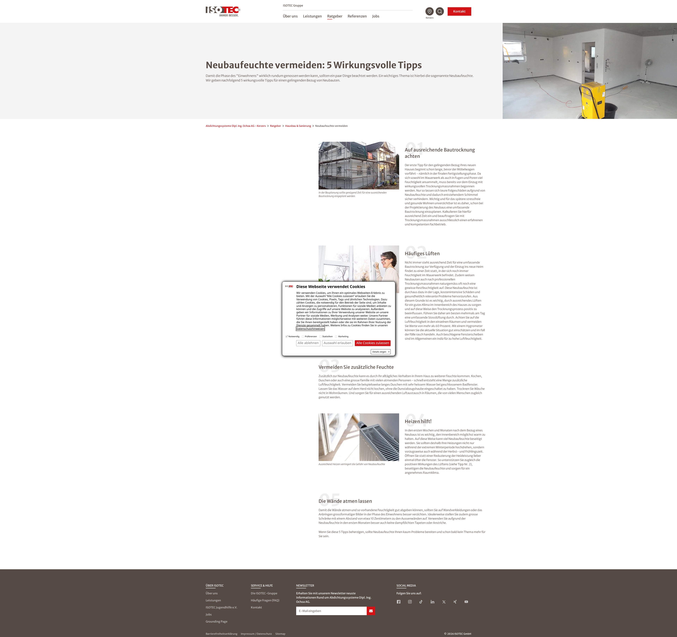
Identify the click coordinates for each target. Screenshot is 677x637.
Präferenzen (311, 336)
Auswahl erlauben (337, 343)
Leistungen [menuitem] (312, 16)
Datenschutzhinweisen (310, 328)
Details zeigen (379, 351)
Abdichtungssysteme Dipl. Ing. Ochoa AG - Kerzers (236, 126)
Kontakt (459, 11)
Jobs (209, 614)
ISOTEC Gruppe (293, 5)
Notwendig (293, 336)
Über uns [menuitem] (290, 16)
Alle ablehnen (308, 343)
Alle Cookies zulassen (372, 343)
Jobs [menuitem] (375, 16)
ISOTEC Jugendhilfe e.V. (221, 607)
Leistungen (213, 600)
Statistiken (327, 336)
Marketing (343, 336)
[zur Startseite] (223, 11)
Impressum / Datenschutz (256, 633)
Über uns (212, 593)
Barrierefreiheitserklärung (221, 633)
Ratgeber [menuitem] (334, 16)
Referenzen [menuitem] (357, 16)
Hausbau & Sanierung (298, 126)
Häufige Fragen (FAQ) (265, 600)
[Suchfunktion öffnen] (440, 11)
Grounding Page (216, 621)
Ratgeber (275, 126)
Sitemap (280, 633)
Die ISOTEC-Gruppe (264, 593)
